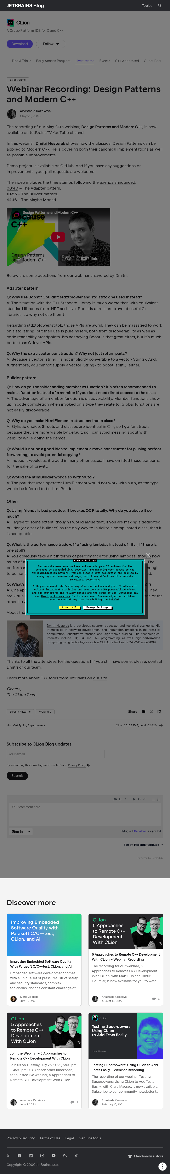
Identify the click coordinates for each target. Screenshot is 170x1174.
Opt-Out (114, 599)
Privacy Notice (76, 593)
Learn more (93, 579)
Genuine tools (90, 1138)
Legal (69, 1138)
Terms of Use (107, 593)
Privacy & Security (21, 1138)
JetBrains (43, 1165)
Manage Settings (97, 607)
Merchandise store (147, 1158)
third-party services (55, 596)
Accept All (69, 607)
